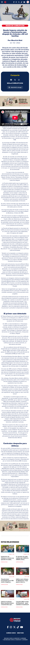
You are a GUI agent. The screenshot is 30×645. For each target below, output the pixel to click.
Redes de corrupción (15, 26)
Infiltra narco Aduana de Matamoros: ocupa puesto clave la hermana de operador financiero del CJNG (22, 582)
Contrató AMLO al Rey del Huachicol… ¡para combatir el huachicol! (22, 603)
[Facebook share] (11, 80)
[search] (28, 2)
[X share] (15, 80)
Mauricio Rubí (16, 40)
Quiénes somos (11, 633)
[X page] (19, 2)
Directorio (20, 633)
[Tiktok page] (18, 627)
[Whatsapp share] (19, 80)
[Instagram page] (16, 2)
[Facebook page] (13, 2)
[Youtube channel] (24, 2)
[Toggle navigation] (2, 2)
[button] (15, 101)
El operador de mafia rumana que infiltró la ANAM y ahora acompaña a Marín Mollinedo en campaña (22, 559)
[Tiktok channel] (21, 2)
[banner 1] (15, 101)
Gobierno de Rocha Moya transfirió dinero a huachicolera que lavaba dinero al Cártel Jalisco (7, 604)
